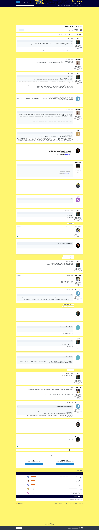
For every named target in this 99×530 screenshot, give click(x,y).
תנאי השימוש (69, 528)
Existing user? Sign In (25, 2)
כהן (78, 130)
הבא (66, 34)
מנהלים (73, 5)
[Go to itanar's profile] (78, 327)
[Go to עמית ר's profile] (28, 489)
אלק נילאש (25, 480)
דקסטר (78, 146)
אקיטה (78, 38)
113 (61, 476)
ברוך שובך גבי (80, 480)
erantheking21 (78, 59)
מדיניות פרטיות (51, 522)
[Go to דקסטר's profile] (78, 150)
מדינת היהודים (70, 30)
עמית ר (26, 488)
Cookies (46, 522)
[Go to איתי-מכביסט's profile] (81, 30)
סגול (26, 484)
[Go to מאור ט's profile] (28, 493)
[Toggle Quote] (71, 41)
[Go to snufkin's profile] (78, 199)
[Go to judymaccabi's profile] (78, 166)
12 (70, 488)
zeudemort (80, 489)
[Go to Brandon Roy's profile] (78, 98)
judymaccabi (78, 162)
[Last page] (64, 34)
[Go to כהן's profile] (78, 134)
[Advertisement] (64, 17)
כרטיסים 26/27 (79, 492)
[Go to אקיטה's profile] (78, 42)
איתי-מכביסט (76, 29)
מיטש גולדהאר (80, 488)
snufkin (78, 196)
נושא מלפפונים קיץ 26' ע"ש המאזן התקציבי (75, 476)
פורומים (81, 5)
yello (78, 420)
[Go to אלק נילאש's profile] (28, 481)
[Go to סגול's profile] (28, 485)
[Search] (17, 5)
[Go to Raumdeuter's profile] (78, 391)
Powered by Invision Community (49, 524)
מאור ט (26, 492)
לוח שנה (77, 5)
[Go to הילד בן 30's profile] (78, 185)
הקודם (80, 34)
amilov (64, 258)
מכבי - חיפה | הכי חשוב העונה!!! (77, 484)
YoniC (26, 476)
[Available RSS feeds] (17, 503)
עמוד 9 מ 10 (60, 34)
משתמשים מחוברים (67, 5)
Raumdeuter (78, 387)
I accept (18, 528)
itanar (78, 324)
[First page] (82, 34)
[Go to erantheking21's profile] (78, 63)
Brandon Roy (67, 41)
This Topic (20, 5)
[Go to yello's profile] (78, 424)
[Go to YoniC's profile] (28, 477)
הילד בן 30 (78, 182)
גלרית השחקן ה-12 (60, 5)
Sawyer (81, 485)
